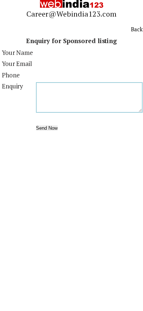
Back (137, 29)
